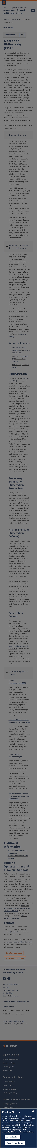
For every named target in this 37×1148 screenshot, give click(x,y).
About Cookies (12, 1137)
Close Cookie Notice (15, 1143)
